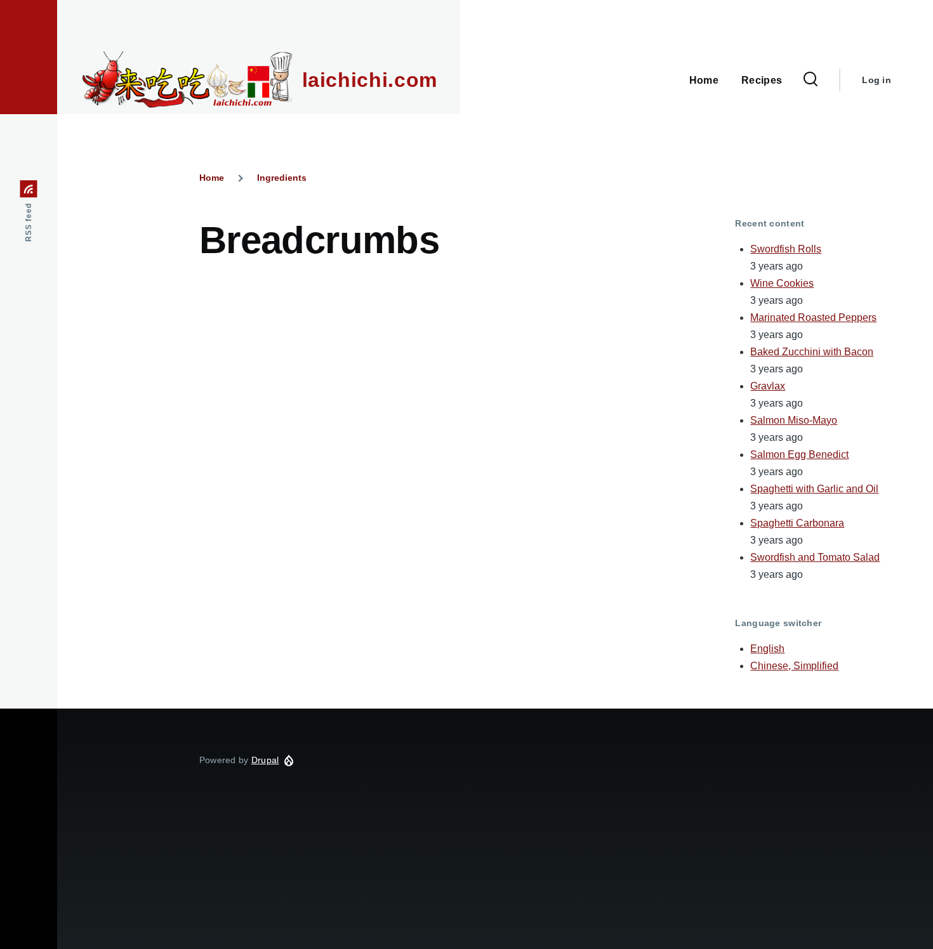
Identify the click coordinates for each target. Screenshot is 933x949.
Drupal (265, 760)
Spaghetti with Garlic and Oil (814, 488)
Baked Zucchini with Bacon (811, 351)
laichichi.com (369, 80)
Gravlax (767, 386)
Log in (876, 80)
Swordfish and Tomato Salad (815, 557)
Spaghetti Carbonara (797, 523)
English (767, 648)
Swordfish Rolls (785, 249)
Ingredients (282, 178)
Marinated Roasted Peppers (813, 317)
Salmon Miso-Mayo (793, 420)
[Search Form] (810, 80)
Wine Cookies (782, 283)
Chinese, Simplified (794, 665)
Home (211, 178)
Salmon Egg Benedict (799, 454)
